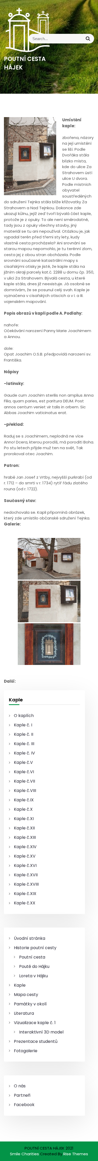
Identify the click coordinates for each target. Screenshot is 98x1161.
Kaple (20, 985)
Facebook (24, 1105)
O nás (20, 1086)
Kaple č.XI (24, 819)
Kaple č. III (24, 744)
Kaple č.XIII (25, 837)
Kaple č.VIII (25, 791)
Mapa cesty (26, 995)
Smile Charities (25, 1154)
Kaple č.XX (24, 903)
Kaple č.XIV (25, 847)
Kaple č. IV (24, 753)
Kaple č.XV (25, 856)
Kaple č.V (23, 762)
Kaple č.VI (24, 772)
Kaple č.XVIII (26, 884)
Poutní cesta (32, 957)
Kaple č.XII (24, 828)
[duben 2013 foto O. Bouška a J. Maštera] (49, 559)
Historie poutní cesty (35, 948)
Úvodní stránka (29, 938)
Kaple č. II (23, 734)
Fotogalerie (25, 1051)
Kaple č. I (23, 725)
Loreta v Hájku (33, 976)
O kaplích (24, 716)
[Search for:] (71, 38)
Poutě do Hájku (34, 966)
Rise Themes (75, 1154)
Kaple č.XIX (25, 894)
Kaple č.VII (24, 781)
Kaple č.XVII (26, 875)
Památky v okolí (30, 1004)
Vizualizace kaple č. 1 (35, 1023)
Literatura (24, 1013)
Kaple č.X (23, 809)
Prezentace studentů (35, 1041)
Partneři (22, 1095)
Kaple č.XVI (25, 865)
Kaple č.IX (24, 800)
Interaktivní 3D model (41, 1032)
